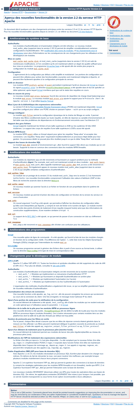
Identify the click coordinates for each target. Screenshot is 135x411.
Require (55, 181)
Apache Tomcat (46, 101)
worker (41, 85)
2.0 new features (85, 32)
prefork (33, 85)
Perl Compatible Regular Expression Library (48, 107)
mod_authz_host (20, 167)
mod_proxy (26, 99)
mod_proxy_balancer (39, 96)
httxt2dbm (12, 246)
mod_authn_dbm (69, 165)
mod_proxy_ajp (56, 99)
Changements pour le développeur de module (118, 45)
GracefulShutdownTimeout (58, 88)
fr (89, 25)
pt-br (98, 25)
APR (10, 261)
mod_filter (28, 115)
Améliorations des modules (120, 36)
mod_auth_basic (97, 162)
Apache (7, 12)
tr (104, 25)
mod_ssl (11, 214)
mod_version (14, 192)
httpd (92, 85)
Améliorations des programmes (116, 40)
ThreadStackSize (52, 311)
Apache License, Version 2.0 (26, 406)
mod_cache (18, 61)
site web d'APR (59, 266)
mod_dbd (26, 145)
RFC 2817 (31, 216)
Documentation (30, 12)
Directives (105, 5)
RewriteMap (32, 251)
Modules (96, 5)
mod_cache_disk (31, 61)
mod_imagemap (14, 222)
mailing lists (96, 397)
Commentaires (115, 53)
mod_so (63, 242)
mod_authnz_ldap (16, 173)
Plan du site (128, 5)
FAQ (112, 5)
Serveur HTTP (17, 12)
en (85, 25)
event (49, 85)
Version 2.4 (42, 12)
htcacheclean (53, 66)
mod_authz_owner (16, 184)
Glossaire (119, 5)
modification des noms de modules (58, 51)
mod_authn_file (22, 165)
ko (93, 25)
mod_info (12, 201)
